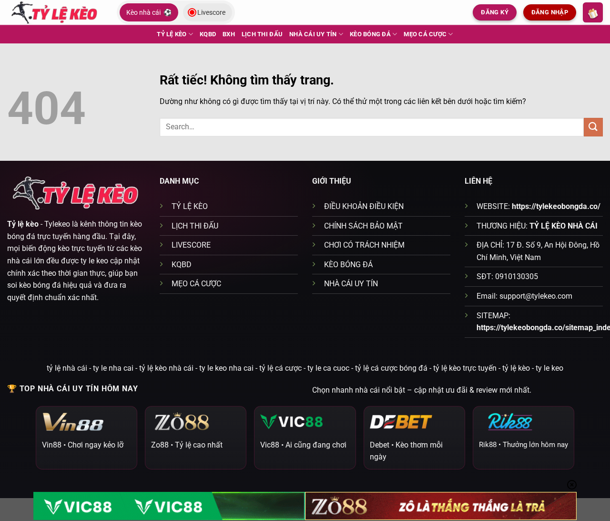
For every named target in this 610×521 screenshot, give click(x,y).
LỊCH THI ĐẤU (262, 34)
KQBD (208, 34)
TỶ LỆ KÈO (171, 34)
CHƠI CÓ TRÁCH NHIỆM (364, 245)
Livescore (211, 12)
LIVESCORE (191, 245)
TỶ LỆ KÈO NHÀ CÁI (563, 225)
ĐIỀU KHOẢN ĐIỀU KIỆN (364, 206)
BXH (229, 34)
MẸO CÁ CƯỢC (425, 34)
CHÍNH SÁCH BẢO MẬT (363, 225)
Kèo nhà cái (149, 12)
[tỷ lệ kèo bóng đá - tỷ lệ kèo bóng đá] (54, 12)
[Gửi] (593, 127)
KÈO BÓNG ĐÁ (370, 34)
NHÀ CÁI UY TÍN (313, 34)
